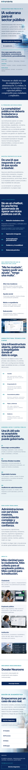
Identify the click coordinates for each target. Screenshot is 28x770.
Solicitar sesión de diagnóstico (11, 41)
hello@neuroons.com (7, 763)
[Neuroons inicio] (6, 1)
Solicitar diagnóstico (9, 720)
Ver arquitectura (7, 46)
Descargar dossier (14, 683)
